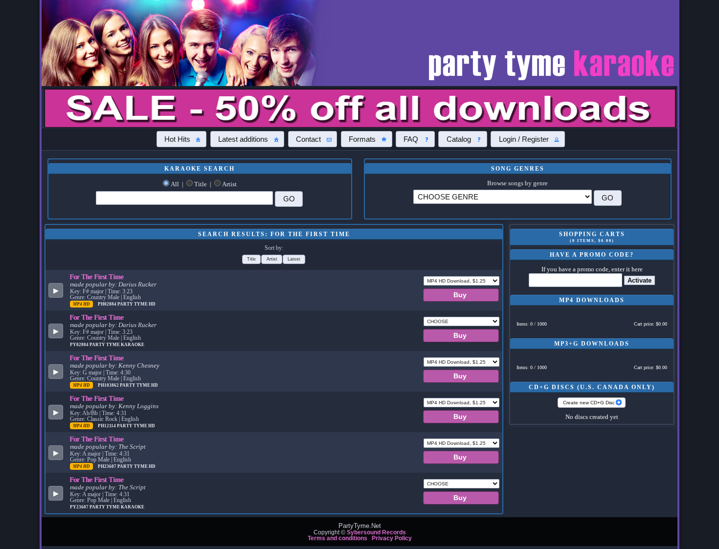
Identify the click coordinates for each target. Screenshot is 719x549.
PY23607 (80, 507)
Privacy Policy (392, 538)
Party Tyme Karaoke (117, 344)
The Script (132, 446)
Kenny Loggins (138, 406)
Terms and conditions (337, 538)
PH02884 (107, 304)
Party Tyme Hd (136, 304)
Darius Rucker (137, 284)
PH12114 (107, 425)
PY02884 (80, 344)
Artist (229, 184)
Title (200, 184)
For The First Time (97, 277)
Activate (640, 280)
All (175, 184)
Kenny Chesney (138, 365)
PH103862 (109, 385)
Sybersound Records (376, 532)
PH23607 (107, 466)
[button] (182, 139)
